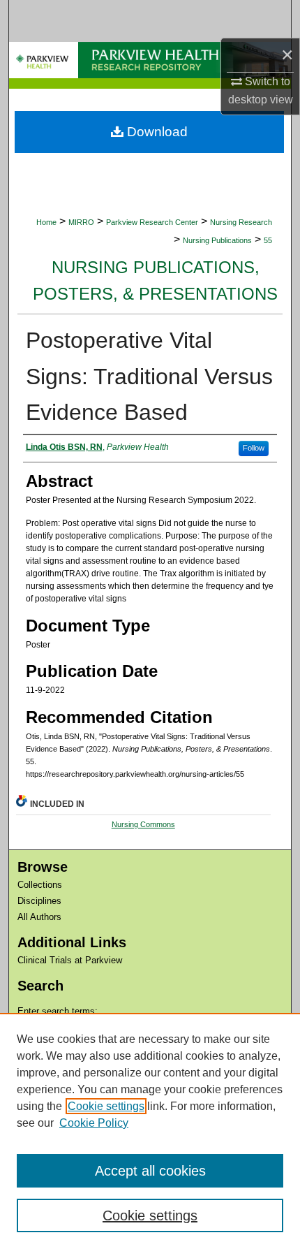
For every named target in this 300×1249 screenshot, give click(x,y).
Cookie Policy (93, 1123)
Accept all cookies (150, 1170)
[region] (150, 1131)
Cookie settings (106, 1106)
